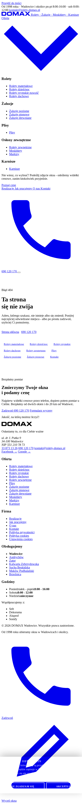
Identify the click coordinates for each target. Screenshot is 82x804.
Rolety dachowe (19, 96)
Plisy (12, 132)
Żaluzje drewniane (20, 117)
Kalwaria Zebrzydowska (24, 564)
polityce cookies (43, 777)
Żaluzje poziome (19, 111)
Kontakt (45, 188)
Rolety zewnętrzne (20, 147)
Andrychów (16, 557)
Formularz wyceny (41, 410)
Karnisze (14, 168)
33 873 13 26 (10, 448)
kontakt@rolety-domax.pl (24, 10)
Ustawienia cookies (21, 539)
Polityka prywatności (22, 532)
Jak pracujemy (24, 188)
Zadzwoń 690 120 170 (15, 410)
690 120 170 (28, 332)
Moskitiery (15, 150)
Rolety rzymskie (24, 92)
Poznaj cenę (9, 185)
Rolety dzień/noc (19, 89)
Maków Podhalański (21, 570)
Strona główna (10, 332)
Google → (24, 451)
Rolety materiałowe (21, 86)
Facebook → (9, 451)
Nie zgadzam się (22, 786)
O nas (37, 188)
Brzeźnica (15, 574)
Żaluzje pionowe (19, 114)
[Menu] (19, 272)
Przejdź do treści (11, 3)
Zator (12, 560)
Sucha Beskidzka (19, 567)
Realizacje (8, 188)
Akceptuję (64, 786)
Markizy (14, 154)
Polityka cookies (19, 535)
